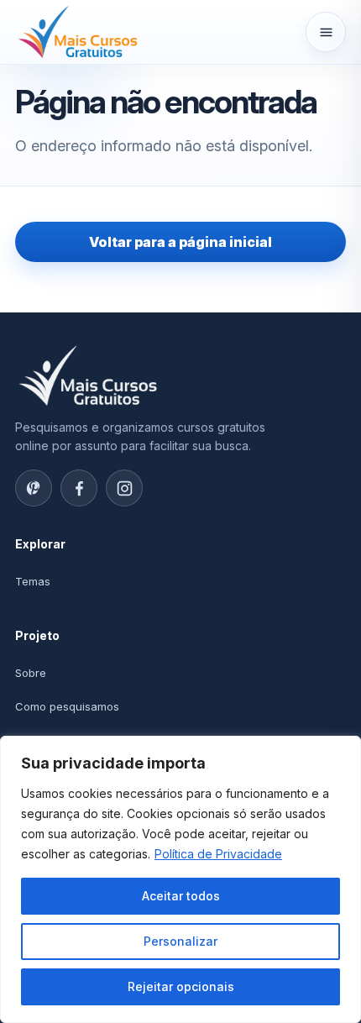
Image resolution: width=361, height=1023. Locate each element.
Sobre (30, 672)
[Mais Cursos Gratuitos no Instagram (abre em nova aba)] (124, 488)
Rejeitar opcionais (181, 986)
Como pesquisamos (67, 706)
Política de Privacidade (218, 854)
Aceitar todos (181, 896)
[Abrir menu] (326, 32)
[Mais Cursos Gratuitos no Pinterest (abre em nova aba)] (33, 488)
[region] (180, 879)
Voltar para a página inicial (180, 241)
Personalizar (180, 941)
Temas (32, 581)
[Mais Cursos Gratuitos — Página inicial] (78, 31)
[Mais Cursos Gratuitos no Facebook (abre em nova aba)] (78, 488)
